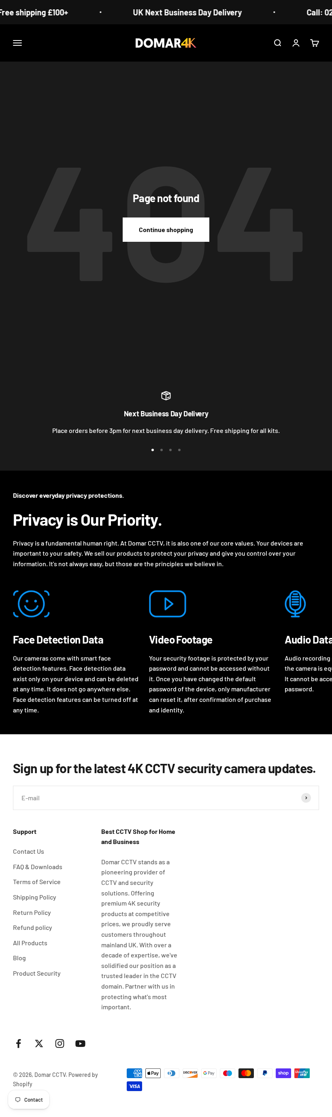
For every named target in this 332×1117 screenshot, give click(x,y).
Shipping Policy (34, 897)
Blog (19, 957)
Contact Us (28, 851)
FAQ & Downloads (37, 866)
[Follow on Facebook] (18, 1043)
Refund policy (32, 927)
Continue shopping (166, 229)
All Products (30, 942)
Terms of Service (37, 881)
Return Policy (32, 912)
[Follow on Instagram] (59, 1043)
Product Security (37, 973)
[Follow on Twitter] (39, 1043)
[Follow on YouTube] (80, 1043)
